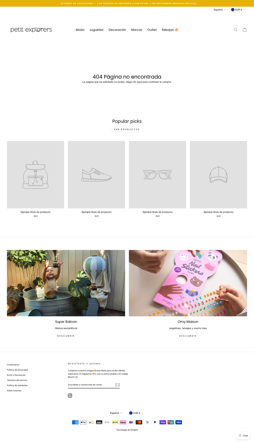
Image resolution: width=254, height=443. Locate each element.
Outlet (152, 30)
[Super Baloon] (66, 283)
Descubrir (188, 336)
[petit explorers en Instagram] (70, 396)
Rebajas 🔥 (170, 30)
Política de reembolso (17, 385)
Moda (80, 30)
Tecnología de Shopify (127, 430)
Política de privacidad (17, 370)
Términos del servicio (17, 380)
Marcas (136, 30)
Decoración (117, 30)
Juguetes (97, 30)
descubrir (66, 336)
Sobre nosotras (14, 390)
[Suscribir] (117, 385)
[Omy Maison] (188, 283)
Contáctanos (13, 364)
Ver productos (127, 129)
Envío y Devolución (16, 375)
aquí (139, 81)
